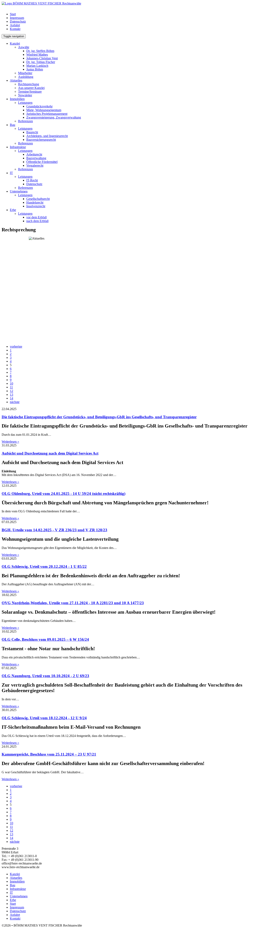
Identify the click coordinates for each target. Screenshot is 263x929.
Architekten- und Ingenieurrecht (47, 136)
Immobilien (17, 99)
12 (11, 391)
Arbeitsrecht (34, 154)
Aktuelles (16, 80)
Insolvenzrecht (35, 206)
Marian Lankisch (37, 65)
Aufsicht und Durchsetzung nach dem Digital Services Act (50, 453)
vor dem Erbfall (36, 217)
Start (13, 14)
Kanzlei (15, 43)
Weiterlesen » (10, 441)
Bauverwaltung (36, 158)
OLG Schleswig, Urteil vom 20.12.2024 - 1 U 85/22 (44, 566)
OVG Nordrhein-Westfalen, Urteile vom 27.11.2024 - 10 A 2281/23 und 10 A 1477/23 (73, 603)
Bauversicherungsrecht (41, 139)
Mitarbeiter (25, 73)
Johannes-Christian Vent (42, 58)
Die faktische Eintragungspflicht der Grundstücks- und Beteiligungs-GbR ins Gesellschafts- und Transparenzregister (99, 417)
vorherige (16, 346)
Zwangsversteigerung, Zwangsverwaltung (53, 117)
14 (11, 398)
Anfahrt (15, 25)
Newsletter (25, 95)
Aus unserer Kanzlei (31, 88)
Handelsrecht (34, 202)
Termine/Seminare (30, 91)
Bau (12, 125)
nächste (15, 402)
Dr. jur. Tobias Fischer (40, 62)
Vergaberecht (34, 165)
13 (11, 394)
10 (11, 383)
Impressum (17, 18)
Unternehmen (19, 191)
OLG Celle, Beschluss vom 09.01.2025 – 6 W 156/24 (45, 639)
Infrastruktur (18, 147)
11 (11, 387)
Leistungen (25, 102)
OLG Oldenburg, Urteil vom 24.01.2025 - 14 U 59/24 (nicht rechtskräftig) (63, 493)
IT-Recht (32, 180)
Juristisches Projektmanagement (46, 113)
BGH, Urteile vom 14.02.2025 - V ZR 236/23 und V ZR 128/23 (54, 530)
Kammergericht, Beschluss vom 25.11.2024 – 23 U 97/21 (49, 754)
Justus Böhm (34, 69)
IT (11, 173)
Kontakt (15, 29)
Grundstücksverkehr (39, 106)
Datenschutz (18, 21)
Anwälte (23, 47)
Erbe (13, 210)
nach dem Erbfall (37, 221)
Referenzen (25, 121)
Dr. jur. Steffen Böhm (40, 51)
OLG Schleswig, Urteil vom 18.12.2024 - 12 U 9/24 (44, 718)
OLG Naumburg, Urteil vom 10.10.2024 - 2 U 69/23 (45, 676)
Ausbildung (25, 76)
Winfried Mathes (37, 54)
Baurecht (32, 132)
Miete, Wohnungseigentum (43, 110)
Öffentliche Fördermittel (42, 162)
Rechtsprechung (28, 84)
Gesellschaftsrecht (38, 199)
